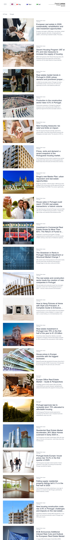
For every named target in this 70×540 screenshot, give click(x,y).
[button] (5, 4)
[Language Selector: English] (13, 4)
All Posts (5, 14)
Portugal (12, 14)
